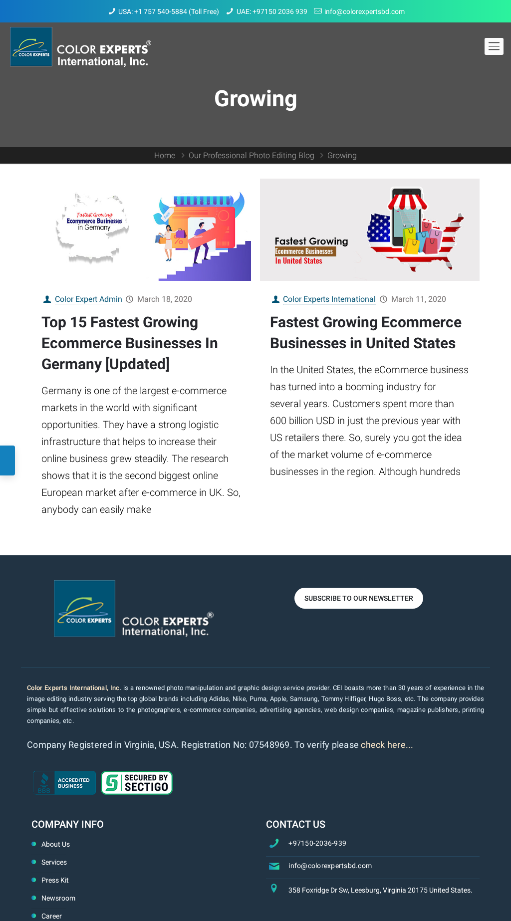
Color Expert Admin (88, 299)
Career (51, 916)
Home (164, 155)
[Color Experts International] (80, 46)
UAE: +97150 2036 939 (272, 11)
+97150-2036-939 (317, 843)
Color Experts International (329, 299)
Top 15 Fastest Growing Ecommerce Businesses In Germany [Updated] (129, 343)
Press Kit (55, 880)
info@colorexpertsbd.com (364, 11)
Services (54, 862)
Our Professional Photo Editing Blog (251, 155)
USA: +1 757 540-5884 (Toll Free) (168, 11)
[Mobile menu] (494, 46)
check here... (387, 744)
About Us (55, 844)
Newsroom (58, 898)
